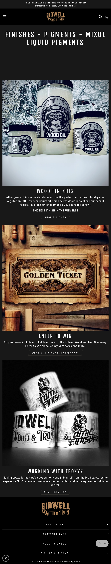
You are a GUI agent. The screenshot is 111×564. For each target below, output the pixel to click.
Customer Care (55, 534)
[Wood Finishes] (55, 133)
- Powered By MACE (70, 561)
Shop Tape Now (55, 492)
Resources (55, 524)
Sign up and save (55, 553)
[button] (5, 558)
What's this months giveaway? (55, 353)
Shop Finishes (55, 217)
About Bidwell (55, 543)
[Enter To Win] (55, 278)
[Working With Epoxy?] (55, 413)
